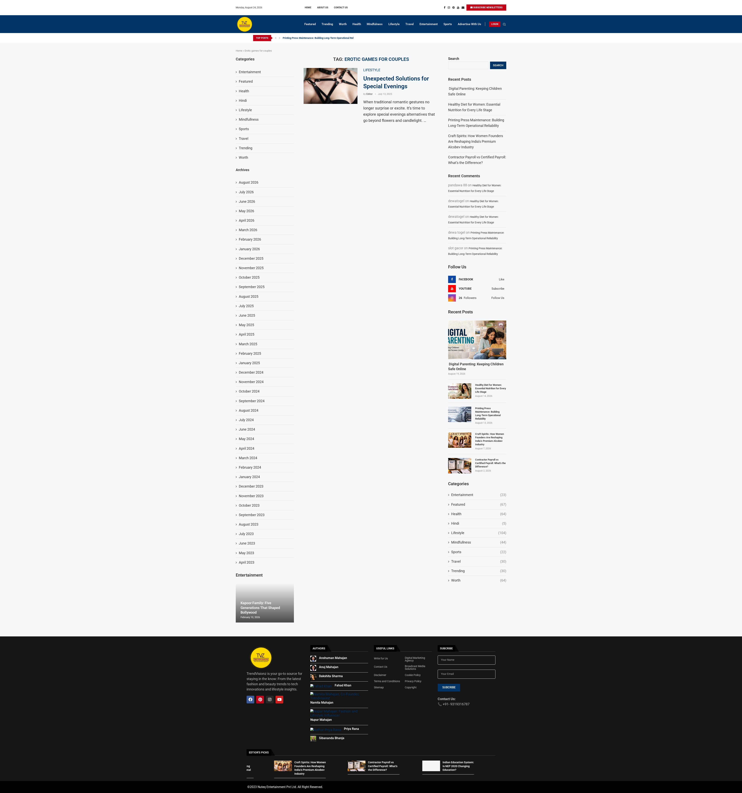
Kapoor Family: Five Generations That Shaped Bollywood (260, 607)
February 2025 (250, 353)
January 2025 (249, 363)
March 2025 (248, 344)
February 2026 (250, 239)
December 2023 (251, 486)
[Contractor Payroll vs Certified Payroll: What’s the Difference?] (459, 465)
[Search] (504, 24)
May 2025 (246, 325)
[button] (275, 38)
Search (453, 59)
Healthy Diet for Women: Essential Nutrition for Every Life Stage (490, 388)
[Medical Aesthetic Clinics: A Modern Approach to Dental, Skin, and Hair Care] (452, 766)
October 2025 (249, 277)
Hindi (478, 523)
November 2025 (251, 268)
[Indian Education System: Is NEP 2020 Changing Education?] (387, 766)
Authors (319, 648)
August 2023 (248, 524)
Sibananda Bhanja (331, 738)
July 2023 (246, 534)
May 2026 (246, 211)
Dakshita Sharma (331, 676)
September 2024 (252, 401)
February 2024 (250, 467)
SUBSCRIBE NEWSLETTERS (487, 7)
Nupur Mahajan (321, 720)
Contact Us (341, 7)
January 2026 (249, 249)
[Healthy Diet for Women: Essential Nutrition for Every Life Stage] (459, 391)
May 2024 (246, 439)
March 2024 (248, 458)
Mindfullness (478, 542)
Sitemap (379, 687)
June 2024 (247, 429)
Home (308, 7)
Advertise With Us (469, 24)
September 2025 (252, 287)
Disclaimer (380, 675)
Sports (447, 24)
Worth (343, 24)
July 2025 (246, 306)
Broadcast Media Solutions (415, 667)
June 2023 (247, 543)
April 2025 (246, 334)
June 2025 (247, 315)
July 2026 (246, 192)
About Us (322, 7)
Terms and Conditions (387, 681)
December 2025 (251, 258)
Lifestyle (394, 24)
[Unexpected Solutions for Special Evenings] (330, 86)
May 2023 (246, 553)
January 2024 (249, 477)
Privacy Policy (413, 681)
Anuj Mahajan (328, 667)
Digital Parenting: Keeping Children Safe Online (476, 366)
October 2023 (249, 505)
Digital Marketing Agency (415, 659)
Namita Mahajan (321, 702)
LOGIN (494, 24)
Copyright (411, 687)
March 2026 (248, 230)
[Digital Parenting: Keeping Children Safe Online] (477, 340)
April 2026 (246, 220)
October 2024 (249, 391)
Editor (369, 94)
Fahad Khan (343, 685)
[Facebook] (445, 7)
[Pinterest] (453, 7)
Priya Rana (351, 729)
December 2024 (251, 372)
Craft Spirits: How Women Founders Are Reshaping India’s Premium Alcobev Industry (330, 37)
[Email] (463, 7)
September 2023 (252, 515)
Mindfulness (375, 24)
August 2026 (248, 182)
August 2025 (248, 296)
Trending (327, 24)
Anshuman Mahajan (333, 658)
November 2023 (251, 496)
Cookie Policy (413, 675)
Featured (310, 24)
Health (356, 24)
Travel (409, 24)
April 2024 (246, 448)
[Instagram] (449, 7)
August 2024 (248, 410)
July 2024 (246, 420)
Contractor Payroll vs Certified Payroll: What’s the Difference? (490, 463)
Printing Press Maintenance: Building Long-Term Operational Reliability (488, 413)
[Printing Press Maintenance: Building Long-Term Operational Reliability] (459, 414)
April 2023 (246, 562)
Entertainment (429, 24)
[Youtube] (458, 7)
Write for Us (381, 658)
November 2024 (251, 382)
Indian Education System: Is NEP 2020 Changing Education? (414, 766)
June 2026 (247, 201)
